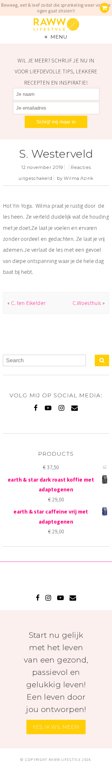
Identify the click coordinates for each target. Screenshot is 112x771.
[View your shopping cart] (104, 8)
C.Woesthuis (87, 302)
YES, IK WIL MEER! (56, 727)
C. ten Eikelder (28, 302)
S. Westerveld (56, 154)
